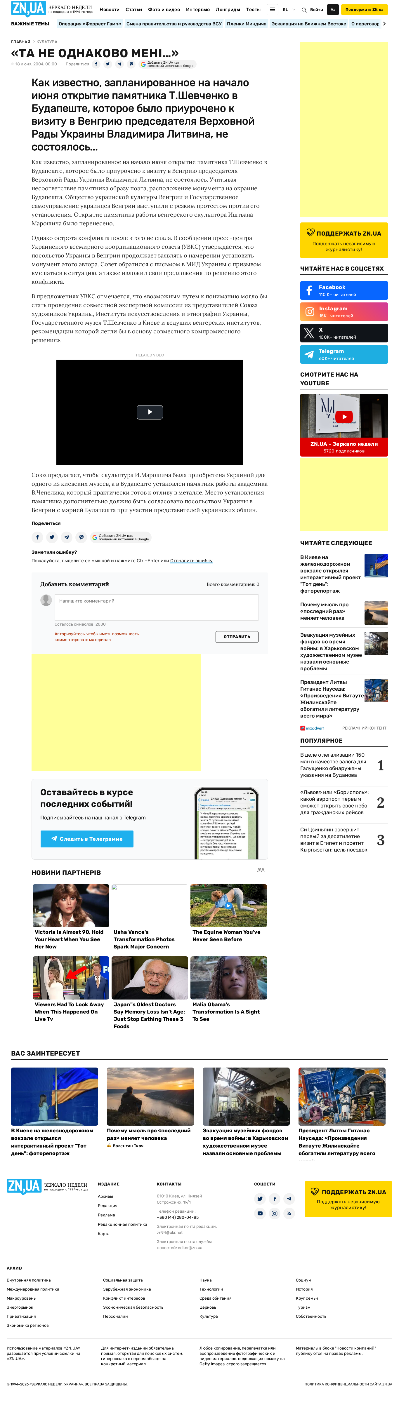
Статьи (134, 9)
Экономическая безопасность (133, 1307)
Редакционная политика (122, 1224)
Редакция (107, 1205)
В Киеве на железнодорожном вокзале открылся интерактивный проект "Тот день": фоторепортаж (330, 574)
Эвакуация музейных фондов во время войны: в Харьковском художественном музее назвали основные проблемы (331, 652)
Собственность (311, 1316)
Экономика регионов (28, 1325)
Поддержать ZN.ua (365, 9)
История (304, 1289)
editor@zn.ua (190, 1247)
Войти (316, 9)
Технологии (211, 1289)
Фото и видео (164, 9)
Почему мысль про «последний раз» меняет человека (324, 611)
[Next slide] (383, 24)
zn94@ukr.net (170, 1232)
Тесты (253, 9)
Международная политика (33, 1289)
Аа (333, 9)
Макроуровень (21, 1298)
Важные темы (30, 24)
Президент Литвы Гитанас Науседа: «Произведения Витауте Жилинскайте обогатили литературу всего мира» (332, 699)
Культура (209, 1316)
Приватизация (21, 1316)
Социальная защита (123, 1280)
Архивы (105, 1196)
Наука (206, 1280)
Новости (109, 9)
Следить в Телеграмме (91, 839)
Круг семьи (307, 1298)
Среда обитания (216, 1298)
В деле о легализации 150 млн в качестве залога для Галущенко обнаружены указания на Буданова (333, 765)
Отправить (237, 636)
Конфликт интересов (124, 1298)
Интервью (198, 9)
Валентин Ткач (128, 1145)
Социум (303, 1280)
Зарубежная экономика (127, 1289)
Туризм (303, 1307)
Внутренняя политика (29, 1280)
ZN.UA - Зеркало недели (344, 444)
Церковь (208, 1307)
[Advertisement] (116, 712)
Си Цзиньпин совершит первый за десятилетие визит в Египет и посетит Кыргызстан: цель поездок (334, 839)
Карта (104, 1233)
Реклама (106, 1215)
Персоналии (115, 1316)
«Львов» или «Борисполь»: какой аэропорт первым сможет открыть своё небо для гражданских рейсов (334, 802)
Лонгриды (228, 9)
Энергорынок (20, 1307)
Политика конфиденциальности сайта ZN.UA (348, 1384)
